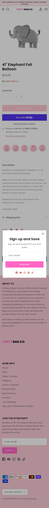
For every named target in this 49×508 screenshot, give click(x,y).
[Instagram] (25, 273)
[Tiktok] (32, 273)
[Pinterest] (28, 273)
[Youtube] (21, 273)
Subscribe (24, 264)
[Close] (43, 234)
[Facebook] (17, 273)
